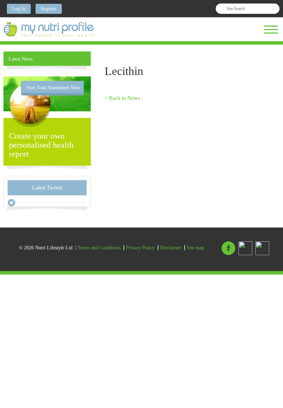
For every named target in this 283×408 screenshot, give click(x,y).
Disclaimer (170, 247)
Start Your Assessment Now (53, 87)
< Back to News (122, 98)
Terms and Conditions (99, 247)
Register (49, 8)
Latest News (20, 59)
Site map (195, 247)
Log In (19, 8)
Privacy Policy (140, 247)
